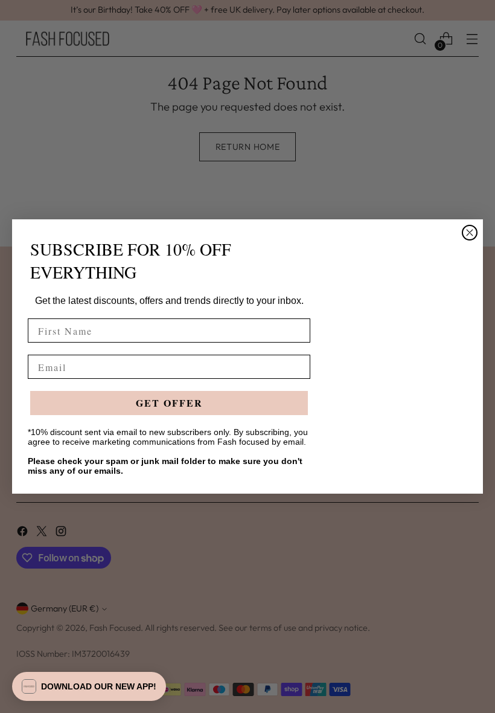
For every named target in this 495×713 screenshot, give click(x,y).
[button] (89, 686)
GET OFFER (169, 403)
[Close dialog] (469, 232)
